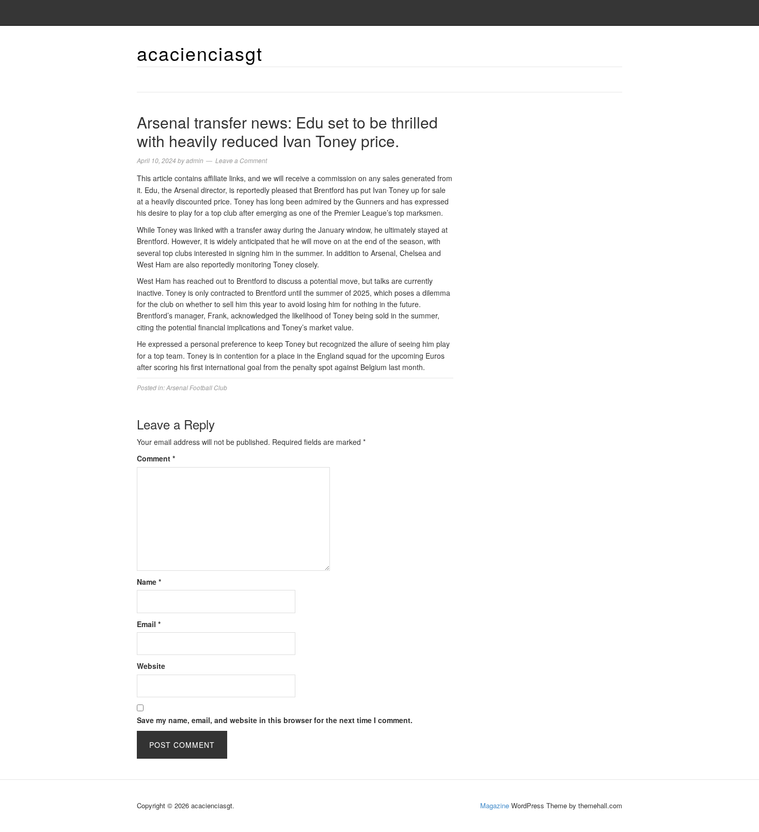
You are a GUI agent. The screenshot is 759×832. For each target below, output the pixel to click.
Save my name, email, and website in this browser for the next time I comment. (275, 720)
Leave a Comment (241, 160)
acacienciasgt (200, 53)
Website (151, 666)
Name (149, 582)
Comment (156, 458)
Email (149, 624)
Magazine (494, 805)
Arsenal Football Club (196, 387)
